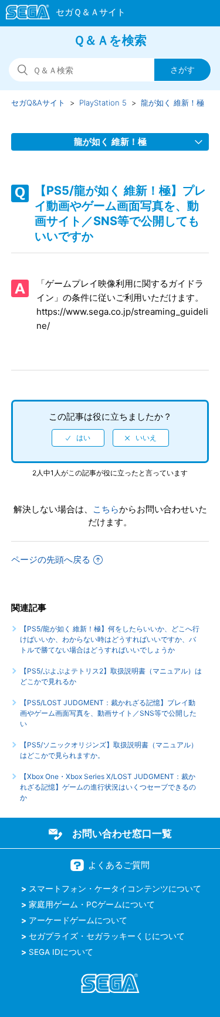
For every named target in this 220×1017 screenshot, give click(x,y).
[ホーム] (60, 14)
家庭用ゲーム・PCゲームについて (92, 904)
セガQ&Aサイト (38, 102)
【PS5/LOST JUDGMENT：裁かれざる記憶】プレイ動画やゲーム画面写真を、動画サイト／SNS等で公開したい (108, 713)
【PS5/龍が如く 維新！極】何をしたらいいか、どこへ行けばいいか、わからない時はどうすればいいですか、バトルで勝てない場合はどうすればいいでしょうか (109, 639)
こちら (106, 509)
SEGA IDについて (61, 952)
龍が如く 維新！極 (172, 102)
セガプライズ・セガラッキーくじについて (107, 936)
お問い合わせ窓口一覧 (122, 833)
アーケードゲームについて (78, 920)
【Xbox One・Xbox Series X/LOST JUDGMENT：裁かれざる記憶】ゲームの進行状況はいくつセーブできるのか (108, 787)
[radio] (78, 438)
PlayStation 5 (103, 102)
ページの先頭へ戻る (50, 559)
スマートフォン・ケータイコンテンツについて (115, 888)
